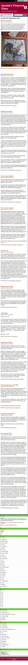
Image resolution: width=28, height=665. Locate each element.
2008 (2, 601)
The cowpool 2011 (6, 433)
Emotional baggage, (9, 68)
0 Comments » (18, 170)
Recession (3, 575)
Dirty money (3, 549)
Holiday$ (7, 427)
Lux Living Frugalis (4, 616)
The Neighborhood (4, 580)
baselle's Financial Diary (13, 658)
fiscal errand (4, 250)
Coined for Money (4, 627)
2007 (2, 602)
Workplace (3, 584)
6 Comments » (21, 68)
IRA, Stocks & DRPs (5, 567)
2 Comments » (20, 244)
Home (2, 14)
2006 (2, 604)
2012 (2, 594)
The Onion (3, 646)
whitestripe (3, 617)
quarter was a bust (6, 20)
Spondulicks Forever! (5, 612)
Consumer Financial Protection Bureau (8, 629)
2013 (2, 592)
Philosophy (3, 574)
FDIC (2, 632)
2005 (2, 606)
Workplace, (7, 379)
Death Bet (3, 548)
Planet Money (3, 641)
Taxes (2, 579)
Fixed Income (3, 556)
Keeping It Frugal (4, 610)
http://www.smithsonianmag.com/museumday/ (11, 405)
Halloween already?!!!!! (8, 413)
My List (2, 568)
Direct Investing (4, 631)
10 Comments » (13, 427)
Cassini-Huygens (4, 625)
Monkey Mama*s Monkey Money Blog (8, 614)
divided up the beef (6, 111)
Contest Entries (4, 546)
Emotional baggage (4, 551)
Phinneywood (3, 639)
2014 (2, 590)
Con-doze (3, 544)
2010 (2, 597)
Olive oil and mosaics (7, 208)
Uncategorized (4, 586)
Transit (2, 582)
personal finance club (7, 74)
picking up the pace (6, 342)
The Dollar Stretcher (5, 644)
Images (2, 563)
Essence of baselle (4, 553)
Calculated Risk (4, 624)
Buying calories (4, 539)
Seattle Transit (3, 643)
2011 (2, 595)
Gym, (6, 170)
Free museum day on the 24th (9, 385)
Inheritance (3, 565)
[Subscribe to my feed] (2, 531)
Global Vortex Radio (4, 636)
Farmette (3, 555)
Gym (2, 560)
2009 (2, 599)
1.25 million (4, 313)
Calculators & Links (4, 541)
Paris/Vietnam (3, 572)
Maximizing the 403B (7, 286)
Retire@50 (3, 619)
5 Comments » (14, 105)
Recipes (2, 577)
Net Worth (3, 570)
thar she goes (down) (7, 176)
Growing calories (4, 558)
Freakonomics (3, 634)
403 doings (3, 537)
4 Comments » (14, 336)
